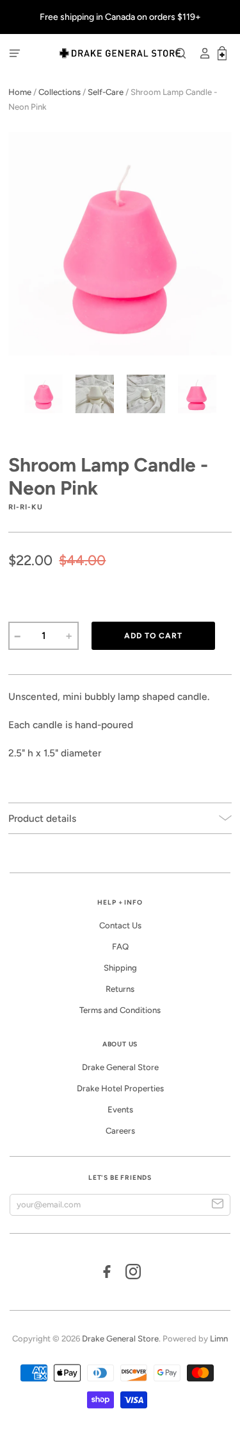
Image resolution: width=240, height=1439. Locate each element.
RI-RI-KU (25, 506)
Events (120, 1109)
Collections (59, 92)
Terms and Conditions (120, 1010)
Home (19, 92)
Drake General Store (120, 1067)
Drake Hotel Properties (120, 1088)
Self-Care (106, 92)
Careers (120, 1131)
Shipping (120, 968)
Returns (120, 989)
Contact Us (120, 925)
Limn (219, 1338)
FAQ (120, 946)
